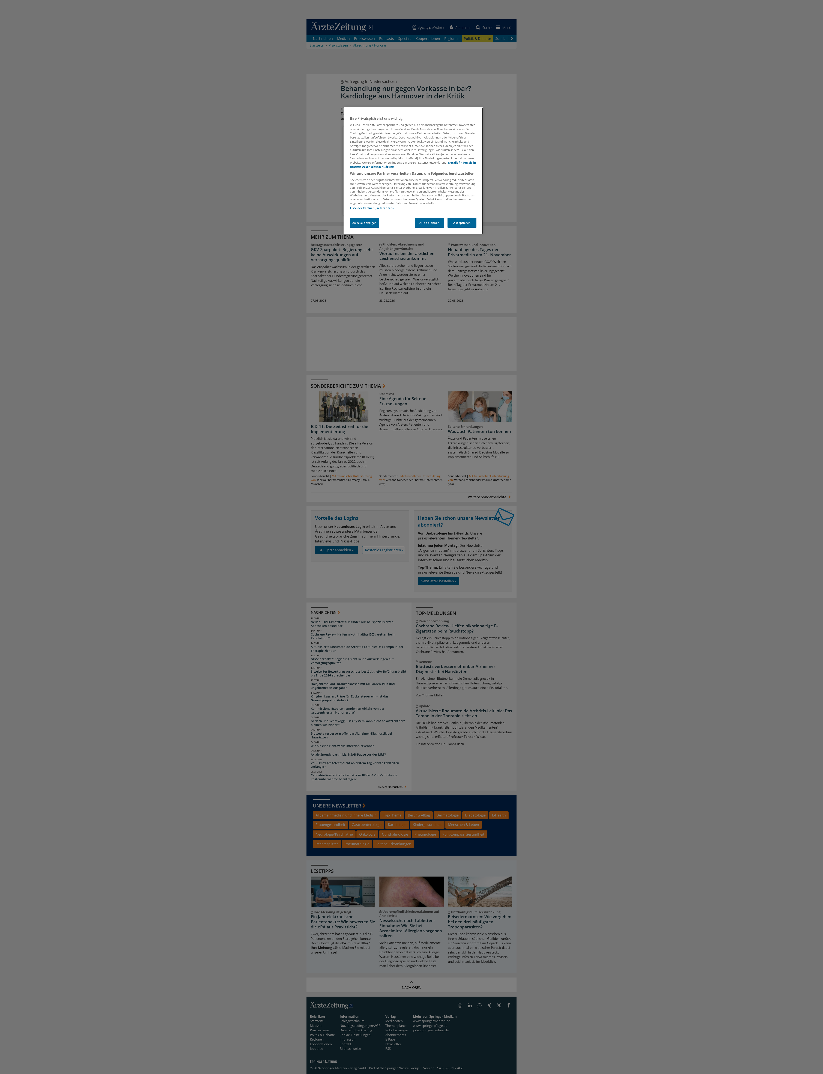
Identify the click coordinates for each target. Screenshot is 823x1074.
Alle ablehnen (429, 223)
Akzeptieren (462, 223)
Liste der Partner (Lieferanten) (371, 208)
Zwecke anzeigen (364, 223)
